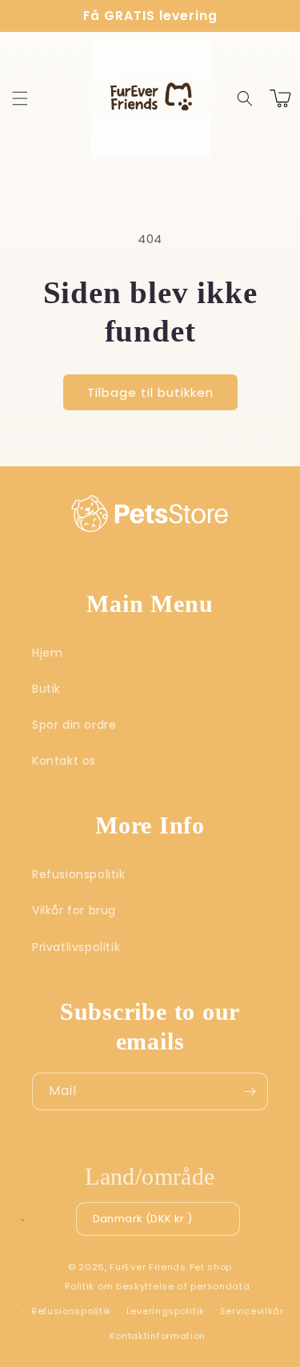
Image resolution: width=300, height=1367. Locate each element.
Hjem (47, 653)
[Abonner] (249, 1091)
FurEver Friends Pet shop (171, 1267)
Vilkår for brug (74, 910)
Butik (46, 689)
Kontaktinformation (158, 1335)
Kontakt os (64, 761)
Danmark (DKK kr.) (143, 1218)
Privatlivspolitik (76, 947)
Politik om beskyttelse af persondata (157, 1286)
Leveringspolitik (165, 1311)
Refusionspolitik (79, 874)
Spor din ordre (74, 725)
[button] (20, 98)
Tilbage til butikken (150, 392)
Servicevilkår (252, 1311)
